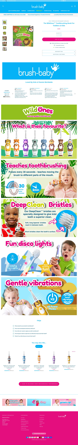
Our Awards (42, 419)
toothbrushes (31, 10)
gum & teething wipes (14, 10)
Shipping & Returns (59, 54)
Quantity (59, 33)
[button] (12, 93)
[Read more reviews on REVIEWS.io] (6, 97)
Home (3, 0)
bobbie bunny (48, 10)
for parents (56, 10)
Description (59, 51)
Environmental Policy (25, 429)
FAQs (41, 424)
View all (39, 346)
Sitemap (41, 426)
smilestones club (65, 10)
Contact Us (42, 417)
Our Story (23, 417)
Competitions (23, 424)
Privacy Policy (23, 428)
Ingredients (23, 419)
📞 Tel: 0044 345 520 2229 (11, 0)
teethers (24, 10)
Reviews (41, 421)
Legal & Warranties (24, 426)
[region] (43, 93)
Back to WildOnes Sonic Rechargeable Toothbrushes (40, 383)
